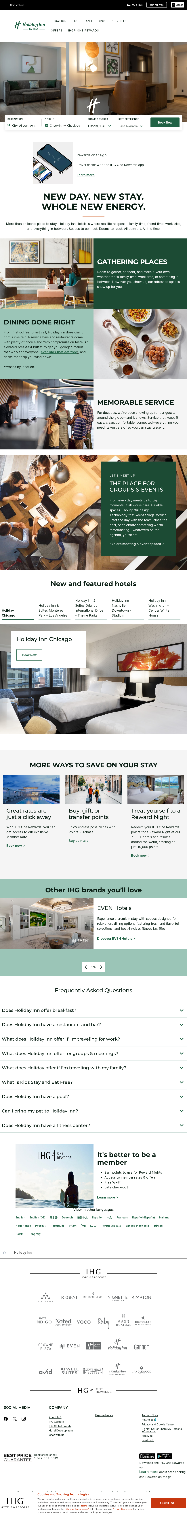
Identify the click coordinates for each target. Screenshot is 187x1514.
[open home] (6, 1252)
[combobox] (24, 125)
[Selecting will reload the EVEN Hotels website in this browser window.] (69, 1346)
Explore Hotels (104, 1415)
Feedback (148, 1440)
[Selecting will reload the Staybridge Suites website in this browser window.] (93, 1370)
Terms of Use (150, 1415)
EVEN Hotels (114, 908)
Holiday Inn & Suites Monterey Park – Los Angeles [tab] (53, 610)
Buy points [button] (77, 841)
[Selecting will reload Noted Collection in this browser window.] (64, 1321)
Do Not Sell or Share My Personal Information (162, 1430)
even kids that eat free (59, 352)
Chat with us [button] (17, 5)
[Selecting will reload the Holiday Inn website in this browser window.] (117, 1346)
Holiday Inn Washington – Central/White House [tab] (158, 608)
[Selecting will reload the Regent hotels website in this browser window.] (69, 1296)
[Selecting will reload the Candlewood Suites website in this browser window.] (141, 1370)
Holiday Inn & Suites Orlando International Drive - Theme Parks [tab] (89, 608)
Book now (165, 122)
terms (84, 1505)
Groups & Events (112, 21)
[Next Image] (100, 967)
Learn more (148, 1472)
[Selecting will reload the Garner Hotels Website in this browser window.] (141, 1346)
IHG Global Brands (60, 1426)
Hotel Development (61, 1430)
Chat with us (56, 1434)
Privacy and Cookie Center (158, 1424)
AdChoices (148, 1419)
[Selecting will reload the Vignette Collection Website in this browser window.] (117, 1296)
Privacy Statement (122, 1508)
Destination (15, 119)
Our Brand (83, 21)
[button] (177, 5)
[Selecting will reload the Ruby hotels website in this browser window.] (104, 1321)
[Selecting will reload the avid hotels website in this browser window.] (46, 1370)
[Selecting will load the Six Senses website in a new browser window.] (46, 1296)
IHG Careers (56, 1421)
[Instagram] (23, 1418)
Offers (57, 30)
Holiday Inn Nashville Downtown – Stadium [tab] (121, 608)
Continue (169, 1503)
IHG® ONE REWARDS (83, 30)
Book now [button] (14, 845)
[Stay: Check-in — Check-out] (62, 125)
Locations (60, 21)
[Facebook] (6, 1418)
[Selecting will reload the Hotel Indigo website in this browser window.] (44, 1321)
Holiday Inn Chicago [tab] (11, 612)
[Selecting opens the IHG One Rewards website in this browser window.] (93, 1390)
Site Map (147, 1435)
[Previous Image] (86, 967)
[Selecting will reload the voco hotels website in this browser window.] (84, 1321)
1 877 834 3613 (46, 1458)
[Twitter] (14, 1418)
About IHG (55, 1417)
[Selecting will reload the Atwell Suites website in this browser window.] (69, 1370)
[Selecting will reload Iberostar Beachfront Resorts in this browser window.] (143, 1321)
